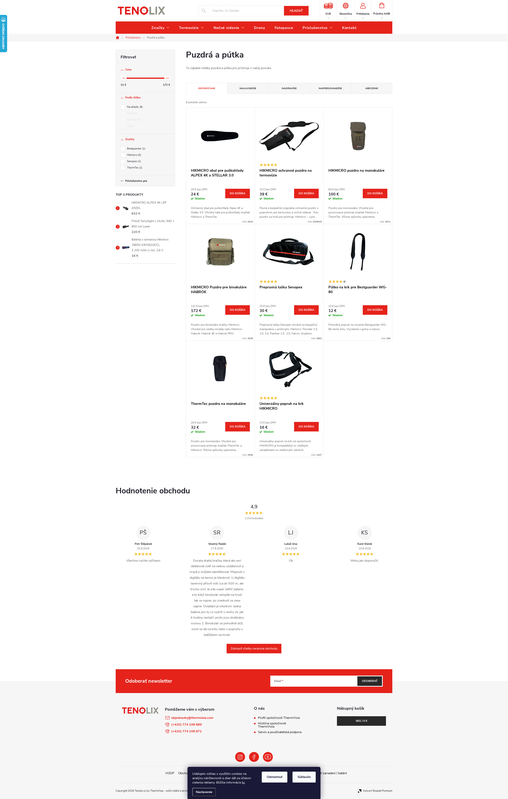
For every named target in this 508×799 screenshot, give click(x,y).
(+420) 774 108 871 (186, 731)
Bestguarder (135, 148)
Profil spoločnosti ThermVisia (279, 718)
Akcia (131, 113)
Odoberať (370, 681)
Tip (130, 126)
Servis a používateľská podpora (279, 732)
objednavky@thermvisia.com (192, 718)
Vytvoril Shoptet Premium (377, 791)
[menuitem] (160, 28)
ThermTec (134, 167)
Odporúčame (206, 88)
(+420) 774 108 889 (186, 724)
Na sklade (134, 107)
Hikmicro (133, 155)
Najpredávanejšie (330, 88)
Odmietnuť (274, 777)
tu (243, 782)
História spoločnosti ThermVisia (272, 725)
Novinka (133, 119)
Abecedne (371, 88)
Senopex (133, 161)
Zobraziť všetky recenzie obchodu (254, 648)
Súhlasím (304, 777)
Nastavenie (204, 792)
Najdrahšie (289, 88)
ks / (361, 721)
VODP (169, 773)
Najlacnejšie (248, 88)
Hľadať (296, 11)
